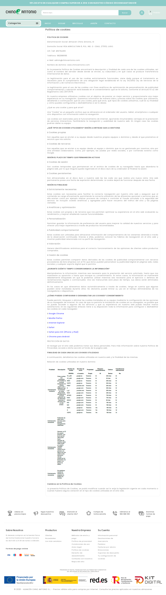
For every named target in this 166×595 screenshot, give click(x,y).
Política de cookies (80, 550)
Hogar (61, 23)
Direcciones (103, 550)
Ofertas (48, 535)
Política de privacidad (82, 541)
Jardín (93, 23)
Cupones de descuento (108, 553)
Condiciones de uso (81, 544)
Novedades (50, 538)
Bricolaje (78, 23)
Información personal (108, 535)
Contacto (110, 23)
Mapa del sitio (78, 561)
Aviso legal (77, 547)
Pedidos (101, 544)
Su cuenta (103, 530)
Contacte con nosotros (82, 559)
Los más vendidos (53, 541)
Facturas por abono (107, 547)
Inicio (48, 23)
